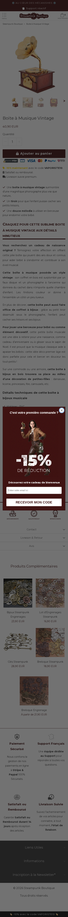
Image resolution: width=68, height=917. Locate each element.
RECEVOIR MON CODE (34, 502)
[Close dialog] (61, 410)
